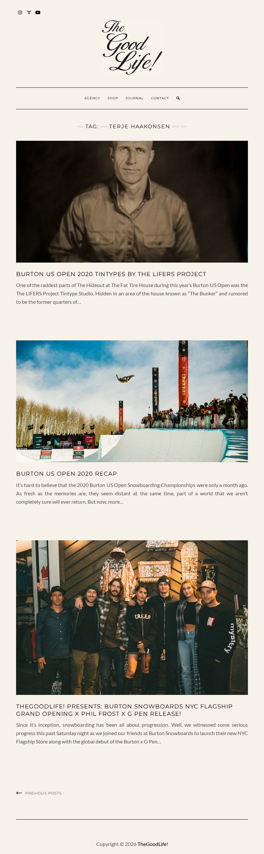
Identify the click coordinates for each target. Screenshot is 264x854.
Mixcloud (29, 15)
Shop (113, 98)
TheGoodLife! (152, 844)
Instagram (20, 15)
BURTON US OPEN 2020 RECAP (66, 473)
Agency (92, 98)
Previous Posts (43, 793)
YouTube (38, 15)
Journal (135, 98)
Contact (160, 98)
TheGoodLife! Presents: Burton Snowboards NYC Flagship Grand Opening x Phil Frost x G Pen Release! (124, 710)
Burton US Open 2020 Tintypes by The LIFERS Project (111, 274)
